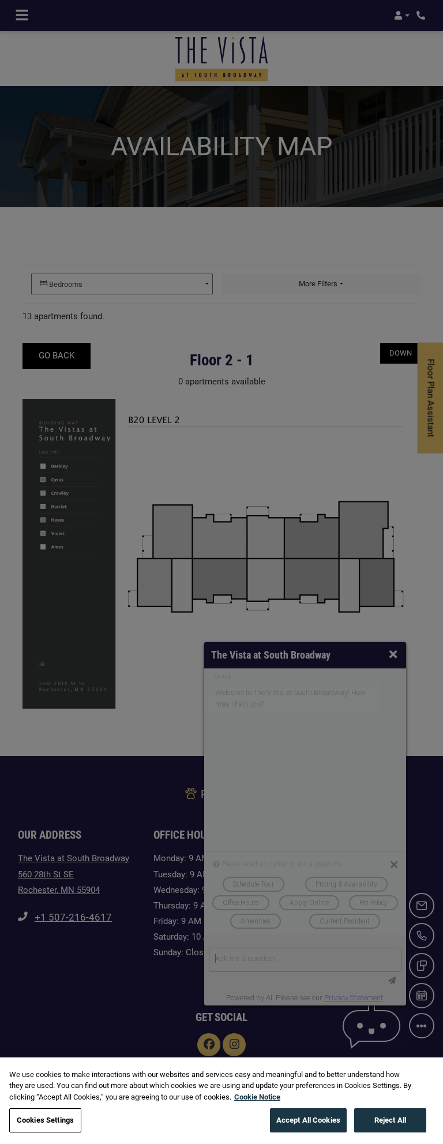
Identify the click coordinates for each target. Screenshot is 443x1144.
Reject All (390, 1120)
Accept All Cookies (308, 1120)
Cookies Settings (45, 1120)
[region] (221, 1100)
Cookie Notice (257, 1097)
